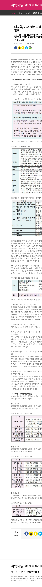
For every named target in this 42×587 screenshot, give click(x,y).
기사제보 (22, 571)
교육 (13, 13)
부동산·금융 (24, 13)
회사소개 (14, 571)
